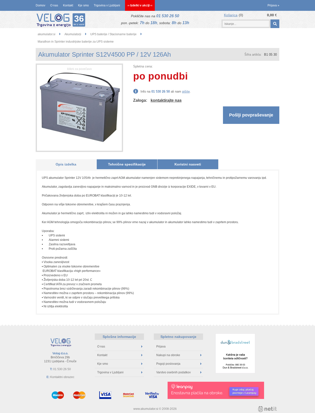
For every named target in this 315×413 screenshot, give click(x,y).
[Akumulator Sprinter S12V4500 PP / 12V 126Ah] (79, 108)
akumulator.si (46, 34)
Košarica (230, 15)
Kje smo (83, 5)
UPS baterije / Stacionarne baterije (113, 34)
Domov (40, 5)
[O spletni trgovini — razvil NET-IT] (267, 409)
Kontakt (68, 5)
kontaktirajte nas (166, 100)
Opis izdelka (66, 164)
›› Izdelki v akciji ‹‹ (139, 5)
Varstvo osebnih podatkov (173, 372)
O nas (54, 5)
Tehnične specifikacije (127, 164)
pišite (186, 91)
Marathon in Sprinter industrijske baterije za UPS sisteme (76, 41)
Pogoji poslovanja (168, 363)
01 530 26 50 (167, 16)
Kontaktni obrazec (62, 377)
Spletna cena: (143, 66)
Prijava (273, 5)
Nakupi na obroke (168, 355)
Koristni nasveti (187, 164)
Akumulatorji (72, 34)
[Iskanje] (274, 23)
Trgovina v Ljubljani (107, 5)
